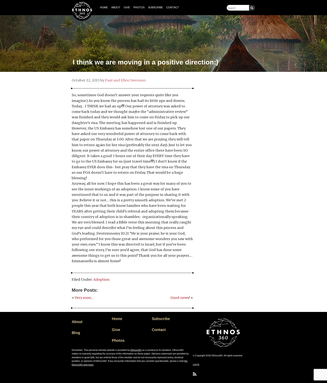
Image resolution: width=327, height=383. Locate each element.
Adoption (101, 279)
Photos (118, 340)
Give (116, 330)
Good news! (180, 297)
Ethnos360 (136, 350)
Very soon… (84, 297)
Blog (76, 333)
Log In (196, 364)
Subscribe (161, 319)
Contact (159, 330)
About (77, 322)
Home (117, 319)
